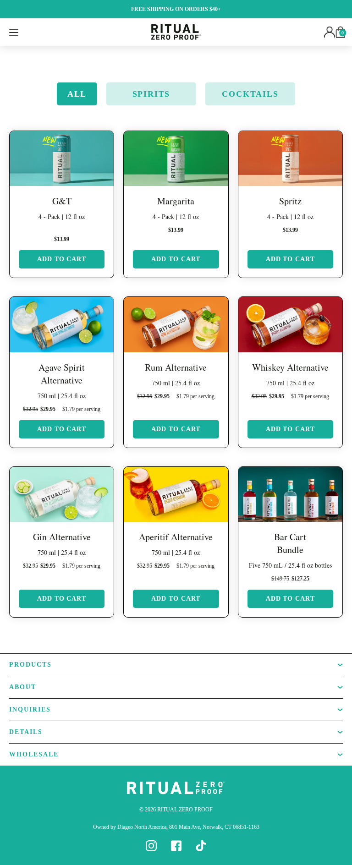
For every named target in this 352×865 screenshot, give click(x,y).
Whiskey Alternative (290, 367)
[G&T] (62, 158)
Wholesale (34, 754)
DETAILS (26, 731)
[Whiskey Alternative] (290, 324)
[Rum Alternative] (176, 324)
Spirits (151, 94)
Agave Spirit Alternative (61, 373)
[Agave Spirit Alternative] (62, 324)
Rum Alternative (176, 367)
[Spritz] (290, 158)
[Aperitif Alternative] (176, 494)
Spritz (290, 201)
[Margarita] (176, 158)
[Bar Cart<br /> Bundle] (290, 494)
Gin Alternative (62, 537)
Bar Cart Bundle (290, 543)
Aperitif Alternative (176, 537)
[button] (330, 31)
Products (30, 664)
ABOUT (22, 687)
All (77, 94)
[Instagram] (151, 845)
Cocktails (250, 94)
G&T (62, 201)
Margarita (175, 201)
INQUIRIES (30, 709)
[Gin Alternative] (62, 494)
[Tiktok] (200, 845)
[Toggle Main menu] (14, 32)
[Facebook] (176, 845)
